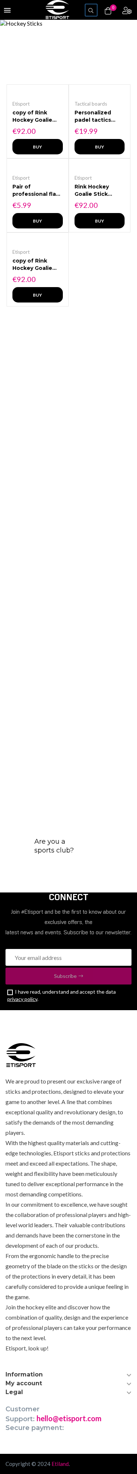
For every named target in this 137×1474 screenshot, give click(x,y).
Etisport (21, 104)
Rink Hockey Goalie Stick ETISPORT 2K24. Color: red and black (97, 190)
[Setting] (127, 10)
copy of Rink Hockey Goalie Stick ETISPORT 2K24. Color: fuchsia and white (34, 116)
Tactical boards (91, 104)
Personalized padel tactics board (93, 116)
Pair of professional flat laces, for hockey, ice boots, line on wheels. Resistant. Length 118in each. (37, 190)
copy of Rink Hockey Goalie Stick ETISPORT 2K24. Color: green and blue (34, 264)
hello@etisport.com (69, 1418)
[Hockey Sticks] (68, 23)
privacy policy (22, 999)
